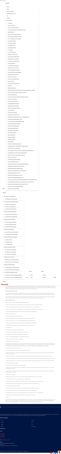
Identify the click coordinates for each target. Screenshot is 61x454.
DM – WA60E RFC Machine (8, 239)
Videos (31, 277)
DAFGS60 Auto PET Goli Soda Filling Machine (11, 259)
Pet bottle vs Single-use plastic (13, 101)
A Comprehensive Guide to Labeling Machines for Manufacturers (18, 146)
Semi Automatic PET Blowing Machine (9, 196)
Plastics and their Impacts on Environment (14, 72)
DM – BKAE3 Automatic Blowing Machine (11, 216)
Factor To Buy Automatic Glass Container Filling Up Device (17, 92)
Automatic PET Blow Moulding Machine (10, 211)
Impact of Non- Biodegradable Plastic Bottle (15, 36)
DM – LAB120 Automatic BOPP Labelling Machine (12, 269)
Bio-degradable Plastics (11, 45)
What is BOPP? (10, 85)
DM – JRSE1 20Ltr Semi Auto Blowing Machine (11, 232)
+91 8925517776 (2, 435)
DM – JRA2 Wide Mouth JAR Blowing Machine (11, 234)
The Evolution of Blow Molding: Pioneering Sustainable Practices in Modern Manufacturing (22, 179)
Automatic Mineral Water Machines (13, 103)
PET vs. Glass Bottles (11, 110)
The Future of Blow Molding (12, 112)
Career (55, 277)
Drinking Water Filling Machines (13, 130)
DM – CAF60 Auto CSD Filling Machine (10, 249)
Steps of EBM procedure (11, 63)
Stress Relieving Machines (12, 43)
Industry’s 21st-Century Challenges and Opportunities (16, 155)
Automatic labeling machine (12, 94)
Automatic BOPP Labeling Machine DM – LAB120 (15, 119)
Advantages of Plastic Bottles (12, 54)
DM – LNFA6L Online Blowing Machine (10, 226)
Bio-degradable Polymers (12, 47)
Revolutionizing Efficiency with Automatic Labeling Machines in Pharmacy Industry (21, 150)
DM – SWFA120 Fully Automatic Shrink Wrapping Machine (13, 277)
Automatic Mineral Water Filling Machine (10, 237)
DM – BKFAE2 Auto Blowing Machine (10, 204)
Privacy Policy (33, 426)
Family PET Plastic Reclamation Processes (14, 34)
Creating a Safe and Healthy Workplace (14, 108)
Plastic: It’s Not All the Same (12, 99)
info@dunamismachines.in (6, 439)
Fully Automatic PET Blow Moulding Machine (11, 201)
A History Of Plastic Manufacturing (13, 79)
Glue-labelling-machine (11, 139)
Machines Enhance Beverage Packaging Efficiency (15, 168)
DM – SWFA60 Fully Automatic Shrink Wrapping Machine (13, 275)
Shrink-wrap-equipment (11, 137)
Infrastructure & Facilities (11, 13)
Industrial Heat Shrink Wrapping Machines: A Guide (16, 177)
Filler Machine (10, 23)
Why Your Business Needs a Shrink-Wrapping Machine (16, 121)
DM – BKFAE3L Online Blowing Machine (10, 222)
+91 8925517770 (2, 433)
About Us (8, 6)
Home (4, 188)
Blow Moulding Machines (12, 41)
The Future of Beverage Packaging (13, 161)
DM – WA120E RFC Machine (8, 244)
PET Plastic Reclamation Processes (13, 27)
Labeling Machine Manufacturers (13, 128)
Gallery (30, 271)
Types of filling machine (11, 25)
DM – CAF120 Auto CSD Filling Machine (10, 254)
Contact (4, 281)
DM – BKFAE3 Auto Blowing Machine (10, 206)
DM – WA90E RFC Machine (8, 242)
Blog (27, 277)
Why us (8, 9)
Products (4, 192)
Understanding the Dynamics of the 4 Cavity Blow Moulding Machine (18, 117)
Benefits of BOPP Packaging (12, 157)
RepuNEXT (28, 451)
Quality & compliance (10, 11)
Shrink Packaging (10, 141)
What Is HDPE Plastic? (11, 81)
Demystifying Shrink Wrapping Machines (14, 123)
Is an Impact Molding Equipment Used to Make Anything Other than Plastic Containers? (21, 90)
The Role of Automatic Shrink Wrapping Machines (15, 186)
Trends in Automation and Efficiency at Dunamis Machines (17, 170)
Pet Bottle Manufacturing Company (13, 83)
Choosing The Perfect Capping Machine (14, 148)
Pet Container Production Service (13, 65)
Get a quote (4, 284)
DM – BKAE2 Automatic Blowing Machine (11, 214)
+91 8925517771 (2, 434)
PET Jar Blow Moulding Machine (9, 229)
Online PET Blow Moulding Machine (9, 219)
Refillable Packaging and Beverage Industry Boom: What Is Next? (18, 184)
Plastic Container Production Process (14, 70)
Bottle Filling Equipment (12, 52)
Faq (32, 424)
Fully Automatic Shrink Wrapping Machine (10, 272)
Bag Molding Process (11, 32)
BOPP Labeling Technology (12, 132)
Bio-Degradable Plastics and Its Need (13, 61)
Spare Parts (44, 277)
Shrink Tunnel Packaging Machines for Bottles (15, 175)
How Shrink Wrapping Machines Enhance (14, 159)
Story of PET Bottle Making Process (13, 56)
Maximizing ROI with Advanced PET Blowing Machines (16, 166)
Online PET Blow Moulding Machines (13, 188)
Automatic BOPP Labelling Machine (9, 264)
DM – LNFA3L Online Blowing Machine (10, 224)
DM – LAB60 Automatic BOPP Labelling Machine (12, 267)
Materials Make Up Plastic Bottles (13, 74)
